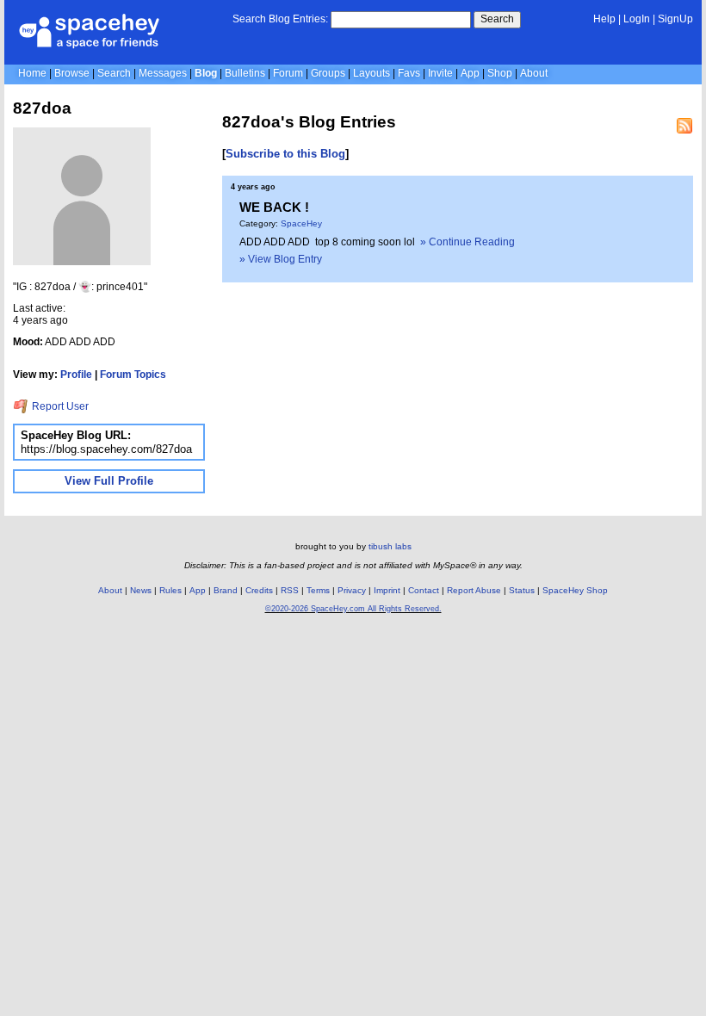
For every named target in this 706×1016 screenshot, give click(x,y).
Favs (409, 73)
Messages (163, 73)
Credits (259, 590)
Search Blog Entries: (280, 19)
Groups (328, 73)
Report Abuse (474, 590)
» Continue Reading (467, 242)
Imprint (387, 590)
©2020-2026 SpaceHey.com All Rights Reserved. (353, 608)
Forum (288, 73)
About (534, 73)
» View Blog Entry (280, 259)
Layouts (371, 73)
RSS (290, 590)
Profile (76, 375)
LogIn (636, 19)
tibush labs (390, 546)
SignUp (675, 19)
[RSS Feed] (684, 125)
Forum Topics (133, 375)
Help (604, 19)
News (141, 590)
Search (497, 19)
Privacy (352, 590)
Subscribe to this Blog (285, 153)
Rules (170, 590)
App (470, 73)
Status (522, 590)
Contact (423, 590)
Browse (72, 73)
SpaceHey (301, 223)
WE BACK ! (274, 207)
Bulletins (245, 73)
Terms (318, 590)
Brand (226, 590)
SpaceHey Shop (575, 590)
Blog (206, 73)
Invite (440, 73)
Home (32, 73)
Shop (499, 73)
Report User (59, 406)
